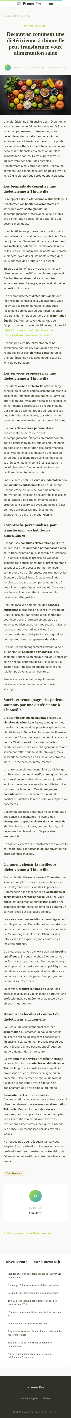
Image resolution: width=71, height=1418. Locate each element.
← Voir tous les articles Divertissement (27, 1233)
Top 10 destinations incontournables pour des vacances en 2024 (32, 1302)
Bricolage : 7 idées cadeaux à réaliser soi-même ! (34, 1285)
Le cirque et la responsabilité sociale (27, 1323)
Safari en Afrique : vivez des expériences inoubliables (30, 1344)
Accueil (7, 16)
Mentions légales (28, 1398)
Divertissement (22, 16)
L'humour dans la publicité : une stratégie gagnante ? (35, 1313)
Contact (47, 1398)
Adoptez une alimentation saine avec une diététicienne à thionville (30, 1355)
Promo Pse (28, 3)
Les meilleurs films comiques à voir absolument (33, 1292)
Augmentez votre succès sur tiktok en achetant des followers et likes (35, 1333)
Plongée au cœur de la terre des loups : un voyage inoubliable (34, 1275)
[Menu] (51, 3)
